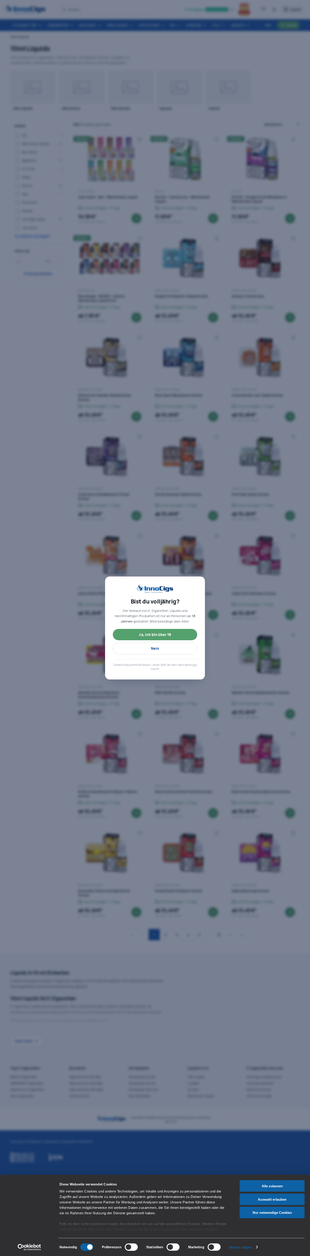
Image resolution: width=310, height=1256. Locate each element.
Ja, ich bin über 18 (155, 634)
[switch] (131, 1247)
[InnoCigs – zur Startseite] (155, 589)
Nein (155, 648)
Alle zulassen (272, 1186)
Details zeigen (240, 1247)
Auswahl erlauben (272, 1199)
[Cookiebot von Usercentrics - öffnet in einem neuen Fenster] (29, 1247)
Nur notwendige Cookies (272, 1212)
